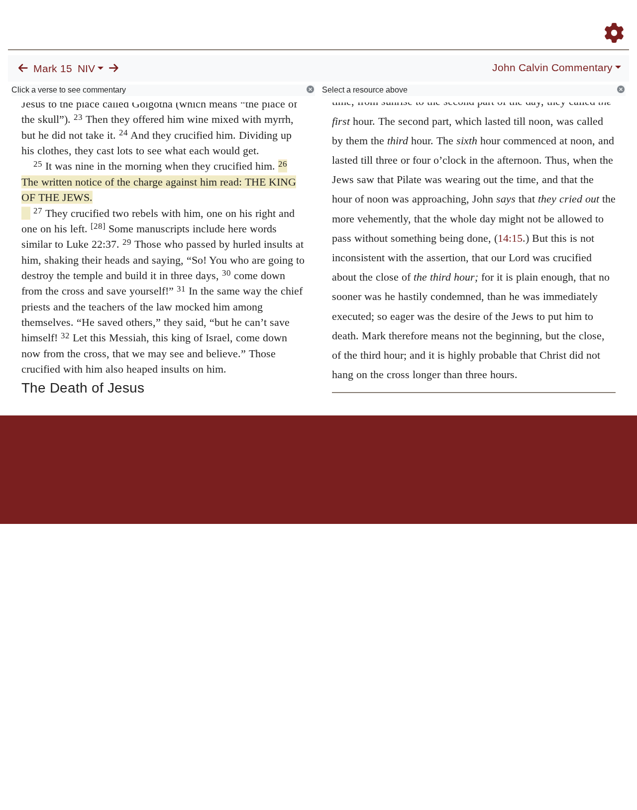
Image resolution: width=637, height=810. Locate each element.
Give (403, 450)
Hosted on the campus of (269, 495)
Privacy (363, 450)
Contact (385, 450)
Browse (306, 19)
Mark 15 (52, 69)
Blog (497, 19)
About (317, 450)
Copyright (339, 450)
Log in (235, 450)
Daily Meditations (449, 19)
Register (610, 19)
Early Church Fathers (372, 19)
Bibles (299, 450)
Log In (575, 19)
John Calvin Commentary (552, 68)
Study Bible (534, 19)
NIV (86, 69)
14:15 (510, 238)
